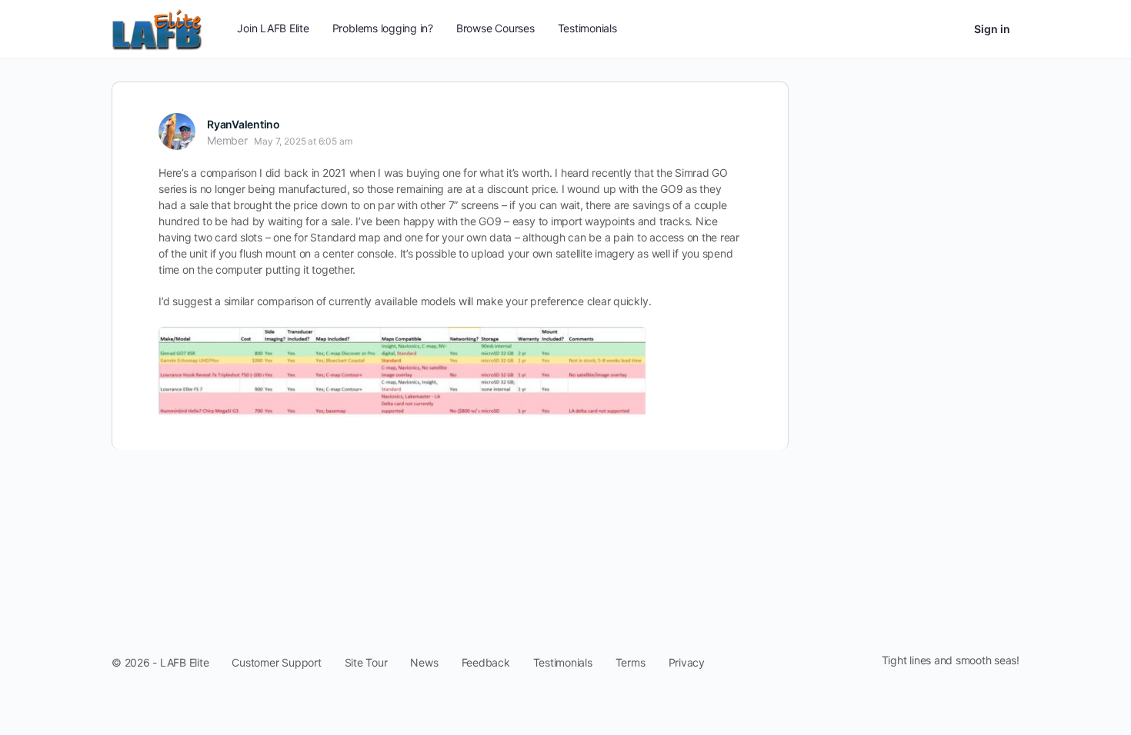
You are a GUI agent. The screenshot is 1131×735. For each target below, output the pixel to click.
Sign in (992, 28)
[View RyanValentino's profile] (176, 131)
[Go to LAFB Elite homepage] (157, 28)
